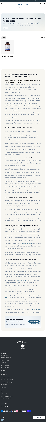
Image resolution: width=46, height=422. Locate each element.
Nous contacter (4, 389)
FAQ (1, 391)
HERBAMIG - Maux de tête (6, 357)
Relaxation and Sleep (32, 233)
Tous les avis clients (5, 399)
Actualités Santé (4, 384)
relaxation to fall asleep (26, 243)
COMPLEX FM (3, 362)
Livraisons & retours (5, 393)
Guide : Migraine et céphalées (7, 379)
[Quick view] (13, 42)
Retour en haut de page (35, 323)
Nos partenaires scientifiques (7, 376)
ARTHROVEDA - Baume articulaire (7, 363)
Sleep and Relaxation (21, 280)
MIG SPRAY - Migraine (5, 355)
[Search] (40, 4)
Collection (7, 7)
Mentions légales (4, 394)
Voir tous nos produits (34, 321)
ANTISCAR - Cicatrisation (6, 359)
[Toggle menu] (1, 4)
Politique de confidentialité (6, 398)
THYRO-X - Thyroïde (5, 360)
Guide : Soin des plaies (5, 381)
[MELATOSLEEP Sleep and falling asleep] (7, 47)
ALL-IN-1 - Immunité (5, 365)
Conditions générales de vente (7, 396)
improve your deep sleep (35, 309)
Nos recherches (4, 374)
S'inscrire (39, 417)
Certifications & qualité (5, 377)
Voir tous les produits (5, 367)
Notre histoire (3, 372)
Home (2, 7)
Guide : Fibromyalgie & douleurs (7, 382)
